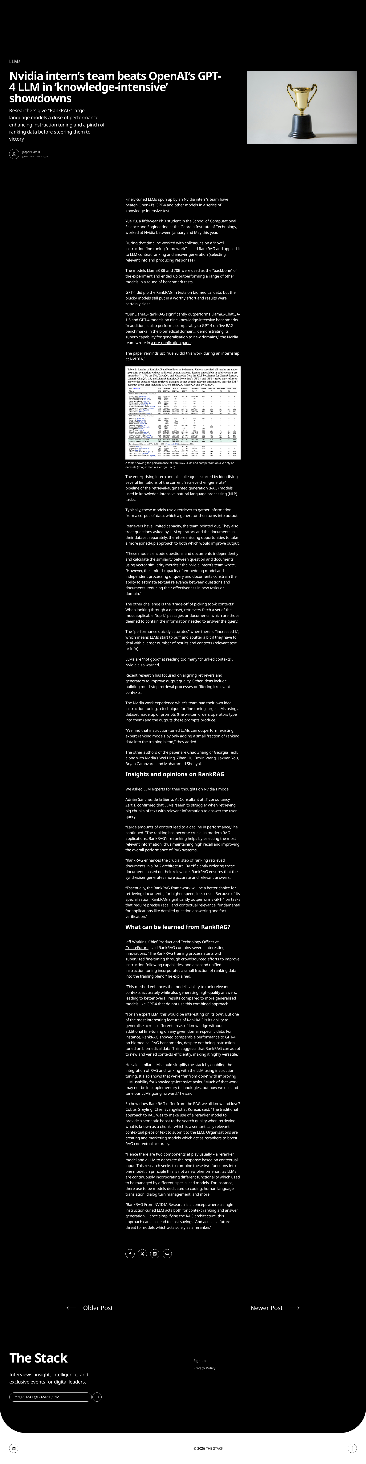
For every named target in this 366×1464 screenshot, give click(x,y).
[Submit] (97, 1397)
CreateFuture (136, 947)
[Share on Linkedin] (154, 1253)
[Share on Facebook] (130, 1253)
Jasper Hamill (31, 152)
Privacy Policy (204, 1368)
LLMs (15, 61)
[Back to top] (352, 1448)
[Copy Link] (167, 1253)
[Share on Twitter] (142, 1253)
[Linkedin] (13, 1448)
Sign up (199, 1360)
